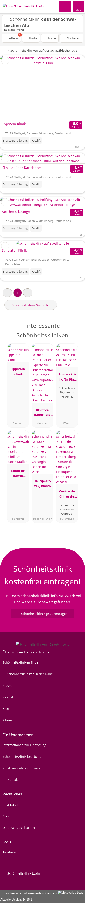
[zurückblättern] (11, 87)
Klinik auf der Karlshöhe (21, 167)
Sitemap (9, 720)
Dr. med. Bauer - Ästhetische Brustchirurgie (42, 412)
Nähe (51, 38)
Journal (8, 697)
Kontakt (13, 779)
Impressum (11, 804)
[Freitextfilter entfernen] (65, 6)
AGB (6, 816)
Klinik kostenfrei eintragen (22, 768)
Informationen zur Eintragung (24, 745)
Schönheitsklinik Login (23, 873)
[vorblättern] (74, 87)
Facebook (9, 852)
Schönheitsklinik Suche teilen (32, 305)
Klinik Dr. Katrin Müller (18, 474)
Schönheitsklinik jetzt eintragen (44, 613)
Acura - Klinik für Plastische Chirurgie (67, 377)
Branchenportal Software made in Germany (29, 893)
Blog (6, 708)
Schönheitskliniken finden (21, 662)
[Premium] (76, 329)
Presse (7, 685)
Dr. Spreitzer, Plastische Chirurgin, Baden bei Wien (42, 484)
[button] (7, 292)
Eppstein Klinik (14, 124)
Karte (32, 38)
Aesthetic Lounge (16, 211)
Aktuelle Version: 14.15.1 (16, 899)
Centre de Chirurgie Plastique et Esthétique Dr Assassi (67, 494)
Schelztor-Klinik (14, 250)
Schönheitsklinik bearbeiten (23, 756)
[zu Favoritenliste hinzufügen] (5, 60)
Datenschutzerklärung (19, 827)
